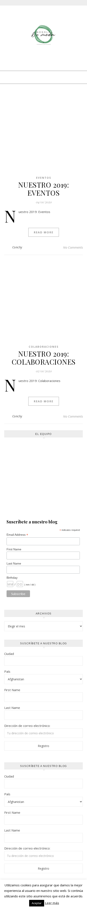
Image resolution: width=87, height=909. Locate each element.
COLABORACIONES (43, 347)
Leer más (52, 903)
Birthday (12, 577)
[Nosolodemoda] (43, 34)
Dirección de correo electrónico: (27, 726)
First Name (14, 549)
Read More (43, 232)
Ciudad (9, 654)
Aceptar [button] (37, 903)
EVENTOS (43, 178)
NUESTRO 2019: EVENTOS (43, 188)
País (7, 671)
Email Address (17, 535)
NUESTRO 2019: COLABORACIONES (44, 357)
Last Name (14, 563)
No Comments (73, 247)
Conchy (17, 247)
